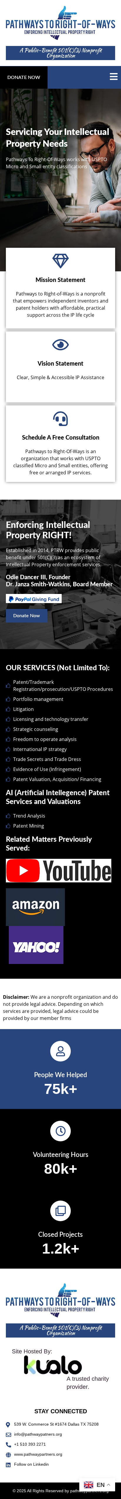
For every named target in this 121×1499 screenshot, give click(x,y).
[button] (24, 77)
